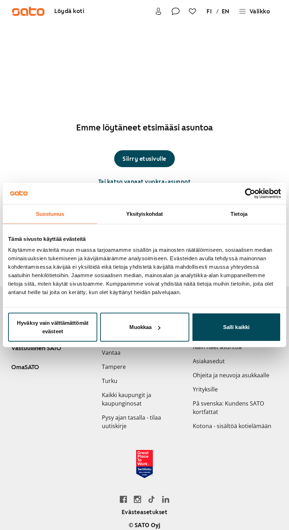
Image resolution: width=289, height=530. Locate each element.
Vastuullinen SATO (36, 348)
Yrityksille (205, 389)
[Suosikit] (192, 11)
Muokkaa (140, 327)
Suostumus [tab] (50, 214)
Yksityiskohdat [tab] (144, 214)
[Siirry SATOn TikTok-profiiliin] (151, 499)
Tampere (114, 367)
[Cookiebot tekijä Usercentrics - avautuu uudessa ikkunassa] (250, 193)
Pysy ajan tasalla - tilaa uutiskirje (131, 422)
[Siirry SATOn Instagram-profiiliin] (137, 499)
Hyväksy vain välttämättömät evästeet (52, 327)
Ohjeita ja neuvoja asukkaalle (231, 375)
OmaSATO (25, 367)
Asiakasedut (209, 361)
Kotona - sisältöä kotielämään (232, 426)
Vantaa (111, 353)
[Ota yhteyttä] (175, 11)
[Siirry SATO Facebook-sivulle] (123, 499)
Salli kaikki (236, 327)
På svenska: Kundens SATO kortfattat (228, 408)
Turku (109, 381)
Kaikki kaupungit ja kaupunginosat (126, 399)
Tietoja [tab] (238, 214)
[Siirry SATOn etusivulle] (28, 11)
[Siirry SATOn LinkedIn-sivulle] (165, 499)
